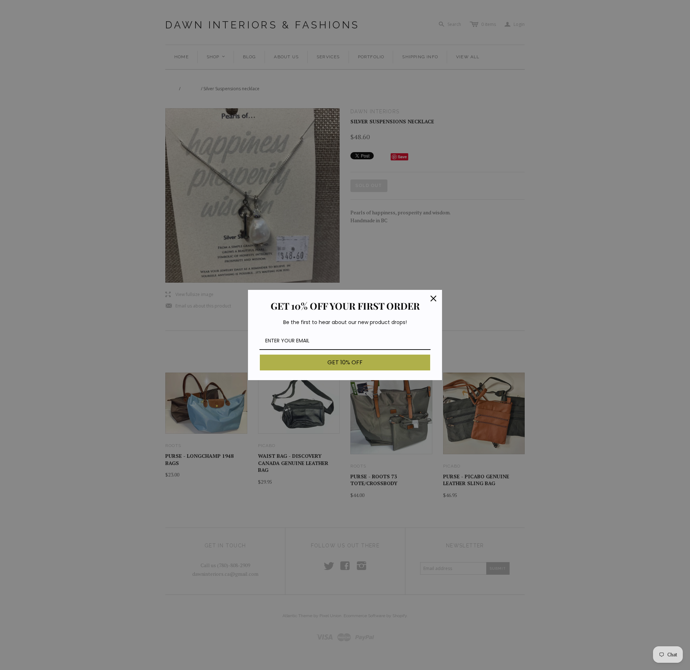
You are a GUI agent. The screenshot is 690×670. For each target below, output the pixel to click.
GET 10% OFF (345, 362)
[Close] (433, 298)
